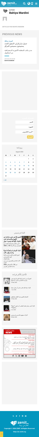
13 (19, 165)
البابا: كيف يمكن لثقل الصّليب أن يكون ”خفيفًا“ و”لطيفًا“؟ (23, 306)
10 (6, 165)
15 (28, 165)
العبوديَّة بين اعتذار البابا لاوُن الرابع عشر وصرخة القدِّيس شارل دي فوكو (21, 279)
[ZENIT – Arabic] (11, 4)
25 (10, 172)
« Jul (5, 180)
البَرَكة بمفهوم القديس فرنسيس (19, 315)
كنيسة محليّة (9, 41)
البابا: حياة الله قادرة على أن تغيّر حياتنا (21, 287)
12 (15, 165)
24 (6, 172)
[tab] (12, 331)
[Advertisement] (19, 90)
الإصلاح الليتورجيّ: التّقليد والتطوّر (19, 297)
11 (10, 165)
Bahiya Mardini (9, 60)
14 (24, 165)
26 (15, 172)
